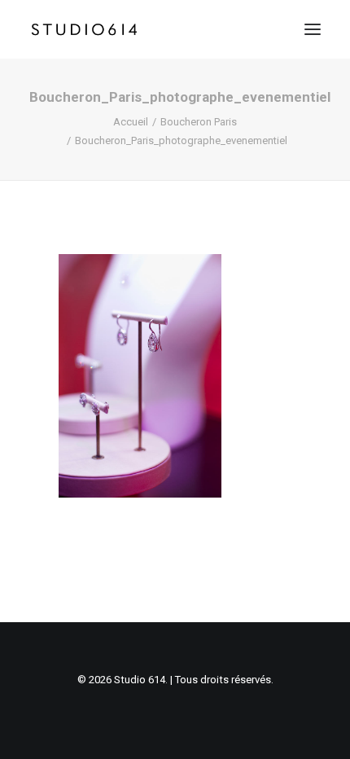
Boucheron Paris (198, 122)
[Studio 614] (84, 29)
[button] (312, 29)
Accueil (130, 122)
